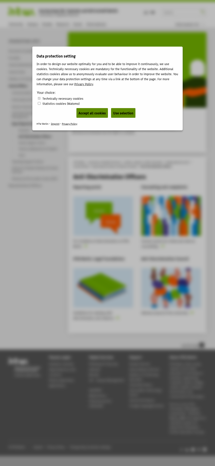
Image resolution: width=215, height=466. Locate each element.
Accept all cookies (92, 113)
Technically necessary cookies (62, 98)
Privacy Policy (83, 83)
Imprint (55, 124)
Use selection (123, 113)
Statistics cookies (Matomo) (61, 103)
